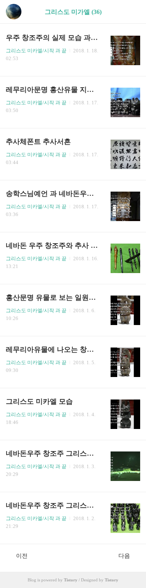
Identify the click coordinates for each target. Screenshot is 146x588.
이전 (22, 556)
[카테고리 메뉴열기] (132, 12)
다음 (124, 556)
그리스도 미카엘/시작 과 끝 (36, 51)
